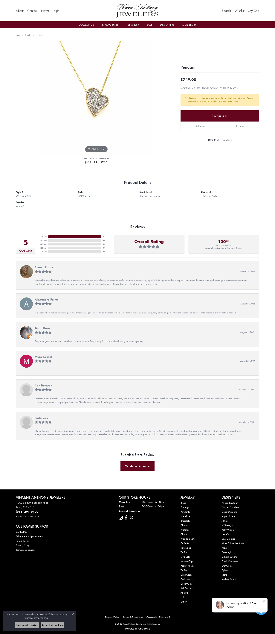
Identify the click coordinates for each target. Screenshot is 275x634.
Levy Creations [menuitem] (229, 538)
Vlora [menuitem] (224, 574)
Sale (149, 25)
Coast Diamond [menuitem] (229, 511)
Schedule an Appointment (29, 536)
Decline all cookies (27, 625)
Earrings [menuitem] (185, 507)
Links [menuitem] (183, 597)
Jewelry (133, 25)
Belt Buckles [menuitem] (186, 588)
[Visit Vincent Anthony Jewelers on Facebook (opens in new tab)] (126, 517)
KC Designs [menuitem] (227, 525)
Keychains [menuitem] (186, 547)
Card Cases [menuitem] (186, 574)
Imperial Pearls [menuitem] (229, 516)
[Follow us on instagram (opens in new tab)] (121, 517)
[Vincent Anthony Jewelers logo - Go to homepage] (138, 10)
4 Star (43, 240)
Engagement (111, 25)
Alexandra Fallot (46, 299)
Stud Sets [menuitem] (185, 556)
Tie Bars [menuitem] (184, 570)
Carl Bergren (43, 385)
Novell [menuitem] (225, 547)
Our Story (189, 25)
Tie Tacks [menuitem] (185, 552)
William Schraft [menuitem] (229, 579)
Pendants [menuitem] (185, 511)
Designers (167, 25)
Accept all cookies (52, 625)
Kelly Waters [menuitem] (228, 529)
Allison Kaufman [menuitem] (230, 502)
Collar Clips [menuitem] (186, 583)
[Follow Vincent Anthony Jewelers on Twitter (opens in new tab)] (131, 517)
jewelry (28, 35)
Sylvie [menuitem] (225, 570)
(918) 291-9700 (96, 162)
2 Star (43, 247)
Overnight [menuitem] (227, 552)
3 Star (43, 244)
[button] (56, 10)
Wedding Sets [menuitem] (188, 538)
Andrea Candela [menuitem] (230, 507)
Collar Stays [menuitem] (186, 579)
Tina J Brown (43, 328)
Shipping (200, 126)
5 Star (43, 236)
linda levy (41, 418)
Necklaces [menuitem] (186, 516)
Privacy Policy (22, 545)
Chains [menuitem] (184, 525)
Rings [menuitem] (183, 502)
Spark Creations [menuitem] (230, 561)
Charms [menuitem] (184, 534)
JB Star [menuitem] (225, 520)
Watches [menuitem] (185, 529)
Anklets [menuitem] (184, 592)
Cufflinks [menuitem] (185, 543)
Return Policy (22, 540)
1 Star (43, 251)
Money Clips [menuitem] (187, 561)
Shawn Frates (44, 267)
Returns (240, 126)
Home (18, 35)
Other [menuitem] (184, 601)
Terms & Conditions (25, 549)
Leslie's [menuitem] (225, 534)
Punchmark (144, 629)
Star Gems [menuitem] (227, 565)
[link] (20, 10)
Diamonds (86, 25)
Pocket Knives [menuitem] (187, 565)
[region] (96, 97)
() (104, 236)
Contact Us (21, 531)
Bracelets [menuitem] (185, 520)
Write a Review (137, 466)
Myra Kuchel (43, 357)
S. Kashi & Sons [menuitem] (229, 556)
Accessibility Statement (158, 616)
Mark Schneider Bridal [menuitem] (233, 543)
